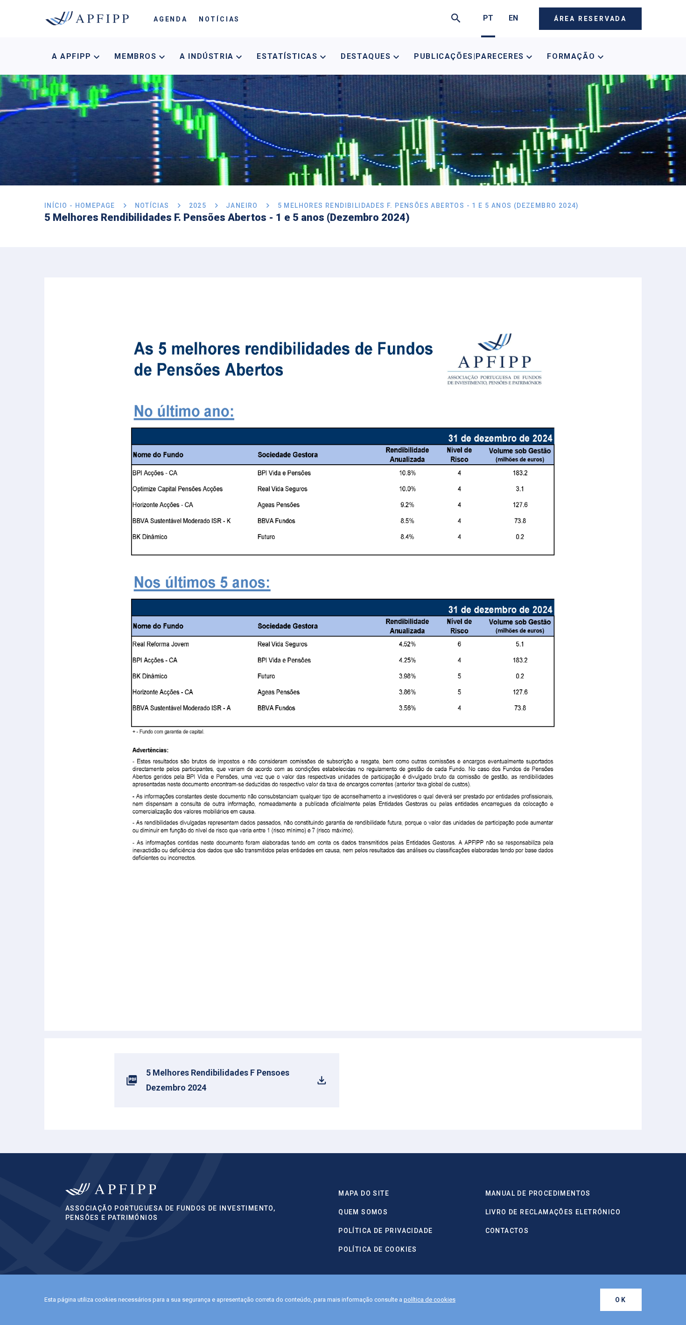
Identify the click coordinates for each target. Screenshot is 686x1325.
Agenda (171, 19)
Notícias (219, 19)
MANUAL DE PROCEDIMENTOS (538, 1193)
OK (621, 1300)
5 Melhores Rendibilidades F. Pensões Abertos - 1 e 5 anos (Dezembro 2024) (428, 205)
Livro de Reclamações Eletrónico (553, 1212)
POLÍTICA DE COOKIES (377, 1249)
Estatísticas (288, 56)
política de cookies (429, 1299)
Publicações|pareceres (470, 56)
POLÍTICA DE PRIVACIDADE (385, 1230)
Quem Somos (363, 1212)
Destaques (367, 56)
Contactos (507, 1230)
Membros (136, 56)
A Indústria (208, 56)
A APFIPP (73, 56)
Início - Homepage (79, 205)
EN (513, 18)
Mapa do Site (363, 1193)
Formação (572, 56)
